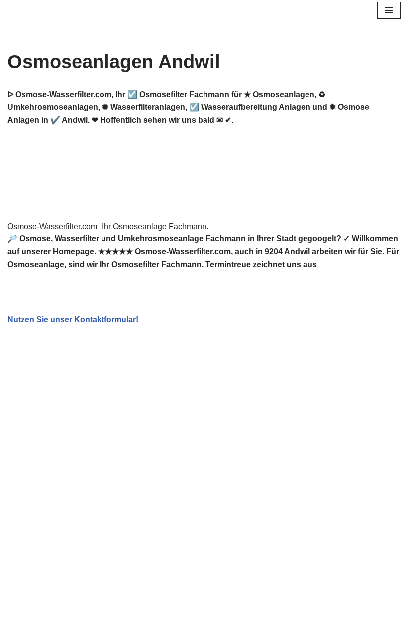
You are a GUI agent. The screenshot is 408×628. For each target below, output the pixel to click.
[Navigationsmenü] (389, 10)
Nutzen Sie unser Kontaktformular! (72, 319)
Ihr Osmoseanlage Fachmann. (155, 226)
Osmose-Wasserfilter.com (52, 226)
